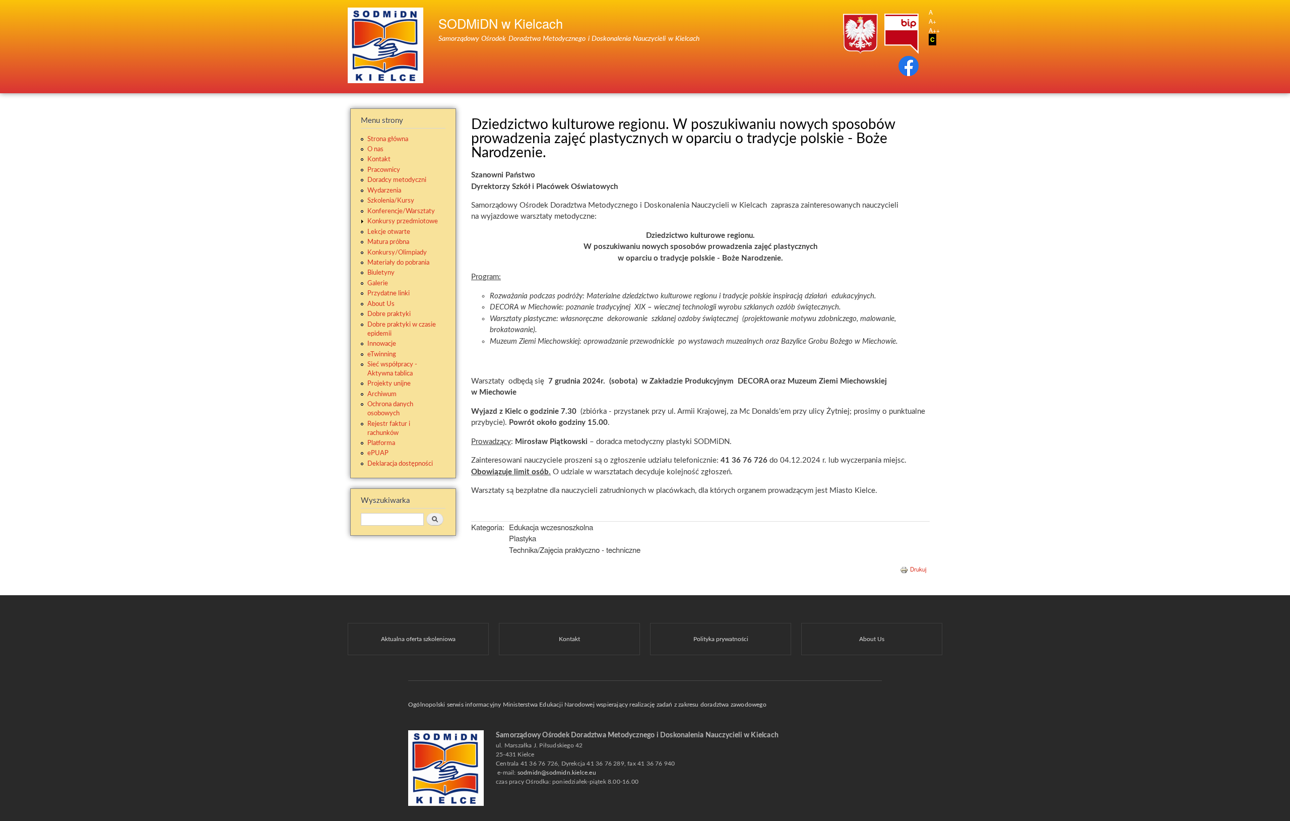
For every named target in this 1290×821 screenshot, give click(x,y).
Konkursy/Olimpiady (397, 252)
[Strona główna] (387, 46)
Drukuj (918, 569)
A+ (932, 21)
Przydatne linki (388, 293)
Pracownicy (383, 170)
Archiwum (382, 394)
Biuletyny (381, 273)
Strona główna (387, 139)
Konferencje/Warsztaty (401, 211)
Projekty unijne (389, 384)
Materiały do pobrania (398, 263)
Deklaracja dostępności (400, 464)
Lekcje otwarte (388, 232)
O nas (375, 149)
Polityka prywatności (720, 639)
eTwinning (381, 354)
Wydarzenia (384, 190)
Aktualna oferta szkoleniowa (418, 639)
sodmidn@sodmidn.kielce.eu (557, 773)
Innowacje (381, 344)
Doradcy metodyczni (396, 180)
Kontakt (379, 159)
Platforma (381, 443)
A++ (934, 30)
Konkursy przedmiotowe (402, 221)
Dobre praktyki (389, 314)
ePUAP (378, 453)
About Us (381, 304)
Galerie (377, 283)
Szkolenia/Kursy (390, 201)
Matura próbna (388, 242)
